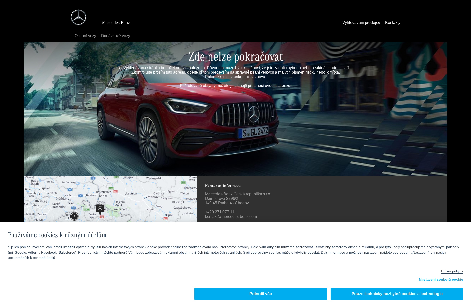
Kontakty (392, 23)
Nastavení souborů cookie (441, 280)
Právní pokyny (452, 271)
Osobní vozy (85, 36)
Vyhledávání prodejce (361, 23)
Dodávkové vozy (115, 36)
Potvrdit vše (260, 294)
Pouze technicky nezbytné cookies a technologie (397, 294)
